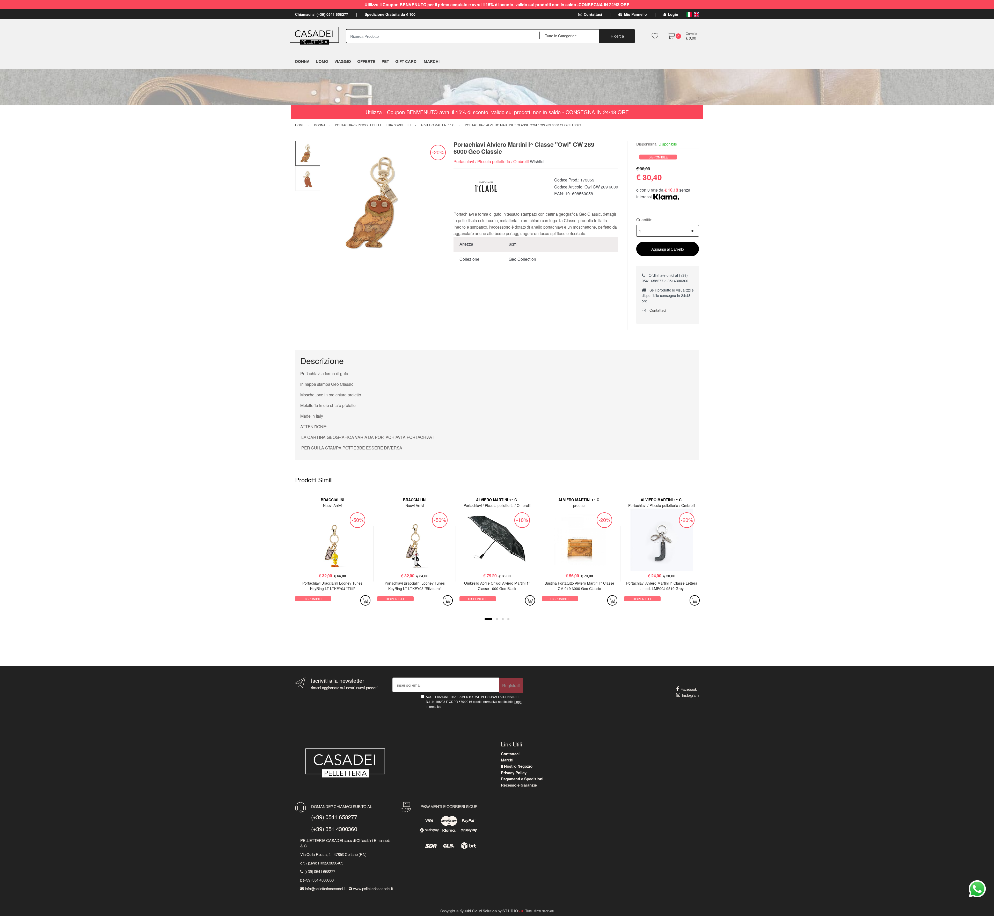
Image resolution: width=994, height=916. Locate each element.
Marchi (507, 760)
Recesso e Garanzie (519, 785)
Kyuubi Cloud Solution (478, 910)
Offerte (366, 61)
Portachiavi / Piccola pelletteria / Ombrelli (491, 161)
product (579, 505)
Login (673, 14)
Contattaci (593, 14)
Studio (512, 910)
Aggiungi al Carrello (667, 249)
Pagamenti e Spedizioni (522, 779)
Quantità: (644, 220)
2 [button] (497, 619)
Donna (302, 61)
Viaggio (342, 61)
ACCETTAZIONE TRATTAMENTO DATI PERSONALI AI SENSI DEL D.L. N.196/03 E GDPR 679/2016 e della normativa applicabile (474, 701)
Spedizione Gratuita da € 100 (390, 14)
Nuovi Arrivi (332, 505)
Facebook (689, 689)
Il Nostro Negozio (516, 766)
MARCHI (432, 61)
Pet (385, 61)
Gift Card (405, 61)
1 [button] (488, 619)
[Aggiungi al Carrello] (365, 600)
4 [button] (508, 619)
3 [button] (503, 619)
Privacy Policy (514, 772)
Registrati (511, 685)
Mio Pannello (635, 14)
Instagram (690, 695)
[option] (383, 203)
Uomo (322, 61)
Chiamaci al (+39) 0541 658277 (321, 14)
